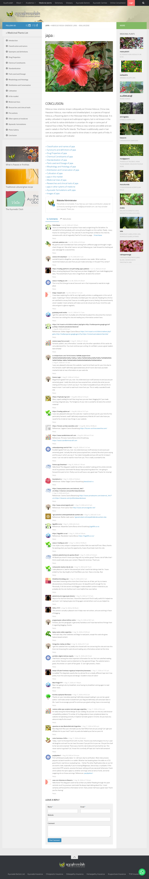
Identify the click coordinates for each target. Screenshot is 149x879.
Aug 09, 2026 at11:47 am (82, 447)
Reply (54, 238)
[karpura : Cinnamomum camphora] (131, 129)
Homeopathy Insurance (96, 874)
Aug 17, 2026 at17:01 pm (101, 670)
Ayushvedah (8, 3)
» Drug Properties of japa (56, 153)
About (18, 3)
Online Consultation (118, 3)
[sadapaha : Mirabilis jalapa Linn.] (131, 66)
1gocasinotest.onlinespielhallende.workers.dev (90, 517)
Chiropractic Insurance (54, 874)
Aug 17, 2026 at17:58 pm (73, 683)
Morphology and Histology (18, 80)
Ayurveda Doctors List (16, 874)
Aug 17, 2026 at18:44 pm (97, 709)
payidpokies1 (88, 773)
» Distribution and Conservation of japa (62, 170)
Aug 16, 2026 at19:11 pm (81, 644)
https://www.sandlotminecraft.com (64, 440)
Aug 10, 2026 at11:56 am (77, 464)
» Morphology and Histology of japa (60, 166)
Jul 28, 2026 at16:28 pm (77, 281)
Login (131, 3)
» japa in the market (54, 176)
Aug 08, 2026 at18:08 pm (88, 426)
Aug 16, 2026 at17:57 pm (85, 596)
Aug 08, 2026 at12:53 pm (80, 397)
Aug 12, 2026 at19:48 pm (72, 479)
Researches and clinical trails (19, 108)
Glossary (69, 3)
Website (51, 815)
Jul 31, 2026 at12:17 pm (76, 312)
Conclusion (13, 135)
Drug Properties (14, 57)
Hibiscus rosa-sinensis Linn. (64, 25)
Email (82, 807)
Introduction (13, 41)
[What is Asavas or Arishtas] (22, 154)
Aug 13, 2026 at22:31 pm (84, 505)
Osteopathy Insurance (74, 874)
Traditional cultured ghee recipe (19, 187)
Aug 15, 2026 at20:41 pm (79, 579)
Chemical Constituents (17, 63)
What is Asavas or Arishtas (17, 164)
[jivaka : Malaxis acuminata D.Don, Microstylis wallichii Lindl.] (131, 199)
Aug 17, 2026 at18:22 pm (82, 695)
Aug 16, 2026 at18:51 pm (86, 620)
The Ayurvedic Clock (14, 209)
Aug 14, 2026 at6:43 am (71, 524)
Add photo (67, 219)
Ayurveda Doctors (83, 3)
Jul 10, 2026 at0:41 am (76, 257)
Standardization (14, 68)
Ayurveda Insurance (35, 874)
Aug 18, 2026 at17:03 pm (83, 780)
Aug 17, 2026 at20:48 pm (77, 738)
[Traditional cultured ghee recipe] (22, 176)
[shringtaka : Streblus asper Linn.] (131, 108)
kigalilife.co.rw (94, 527)
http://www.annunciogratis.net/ (84, 508)
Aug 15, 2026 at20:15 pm (83, 567)
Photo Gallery (14, 130)
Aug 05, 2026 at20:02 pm (62, 329)
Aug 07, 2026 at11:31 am (62, 362)
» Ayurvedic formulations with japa (60, 190)
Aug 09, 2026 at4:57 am (86, 435)
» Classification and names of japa (60, 146)
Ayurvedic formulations (17, 124)
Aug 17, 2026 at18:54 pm (91, 726)
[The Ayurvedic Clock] (22, 198)
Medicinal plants (45, 3)
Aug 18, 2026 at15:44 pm (71, 755)
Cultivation (13, 91)
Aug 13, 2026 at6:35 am (61, 493)
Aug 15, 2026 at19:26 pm (89, 555)
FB (34, 25)
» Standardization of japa (56, 160)
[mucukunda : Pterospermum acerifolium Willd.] (131, 176)
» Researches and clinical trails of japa (61, 183)
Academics (30, 3)
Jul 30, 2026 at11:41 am (74, 293)
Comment (51, 823)
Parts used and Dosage (17, 74)
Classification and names (18, 46)
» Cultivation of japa (54, 173)
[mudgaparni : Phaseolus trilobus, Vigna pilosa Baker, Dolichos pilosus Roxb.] (131, 150)
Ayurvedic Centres (100, 3)
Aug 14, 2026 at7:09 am (77, 533)
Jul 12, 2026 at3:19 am (98, 269)
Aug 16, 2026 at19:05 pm (82, 632)
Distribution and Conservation (20, 85)
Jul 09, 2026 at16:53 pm (77, 242)
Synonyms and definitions (18, 52)
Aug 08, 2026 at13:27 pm (80, 411)
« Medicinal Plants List (17, 32)
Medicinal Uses (14, 102)
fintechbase (98, 235)
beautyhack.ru (88, 482)
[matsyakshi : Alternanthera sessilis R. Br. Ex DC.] (131, 43)
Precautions (13, 113)
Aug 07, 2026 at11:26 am (80, 341)
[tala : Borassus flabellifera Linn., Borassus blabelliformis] (131, 222)
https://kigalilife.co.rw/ (86, 536)
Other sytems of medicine (18, 119)
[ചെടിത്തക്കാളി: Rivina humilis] (131, 87)
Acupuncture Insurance (117, 874)
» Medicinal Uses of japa (55, 180)
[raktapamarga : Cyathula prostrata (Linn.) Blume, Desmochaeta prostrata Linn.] (131, 246)
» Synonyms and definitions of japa (60, 150)
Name (50, 807)
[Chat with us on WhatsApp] (142, 872)
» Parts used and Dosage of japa (59, 163)
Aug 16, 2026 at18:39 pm (70, 608)
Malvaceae (84, 25)
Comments (53, 219)
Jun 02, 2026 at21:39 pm (70, 225)
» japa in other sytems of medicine (60, 186)
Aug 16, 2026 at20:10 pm (84, 656)
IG (27, 25)
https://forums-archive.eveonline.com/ (93, 428)
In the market (14, 96)
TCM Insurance (134, 874)
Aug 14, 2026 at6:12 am (93, 515)
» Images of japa (52, 193)
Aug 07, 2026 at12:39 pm (71, 377)
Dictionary (59, 3)
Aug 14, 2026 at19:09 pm (78, 543)
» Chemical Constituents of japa (59, 156)
